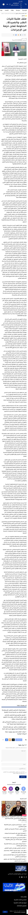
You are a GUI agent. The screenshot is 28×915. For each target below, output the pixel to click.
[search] (10, 4)
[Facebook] (24, 790)
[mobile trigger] (25, 4)
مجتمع (23, 15)
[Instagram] (11, 790)
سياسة (24, 815)
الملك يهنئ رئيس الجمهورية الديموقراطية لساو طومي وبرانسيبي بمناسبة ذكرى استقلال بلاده (14, 818)
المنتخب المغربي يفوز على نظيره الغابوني (14, 848)
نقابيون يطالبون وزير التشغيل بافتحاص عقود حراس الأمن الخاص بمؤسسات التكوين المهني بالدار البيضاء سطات (15, 717)
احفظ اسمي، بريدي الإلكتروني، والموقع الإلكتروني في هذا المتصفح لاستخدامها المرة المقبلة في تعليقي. (14, 773)
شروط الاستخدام (17, 912)
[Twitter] (17, 790)
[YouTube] (21, 877)
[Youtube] (4, 790)
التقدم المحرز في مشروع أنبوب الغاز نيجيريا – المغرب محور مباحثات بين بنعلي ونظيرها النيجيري (15, 839)
